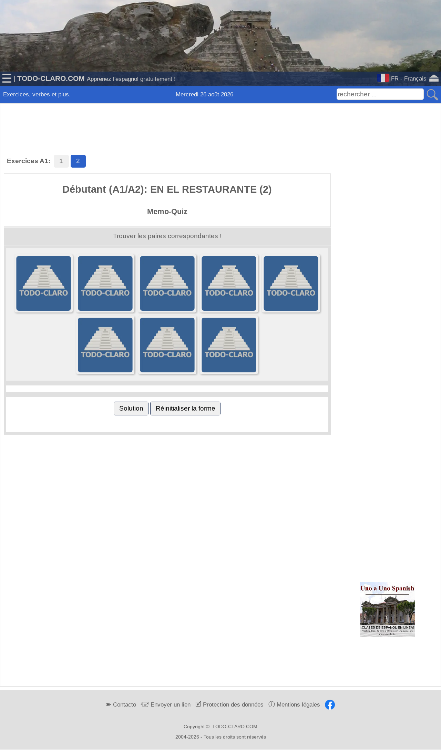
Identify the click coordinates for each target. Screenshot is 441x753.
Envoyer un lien (171, 704)
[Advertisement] (220, 120)
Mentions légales (298, 704)
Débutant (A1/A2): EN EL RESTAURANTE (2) (167, 189)
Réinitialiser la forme (185, 408)
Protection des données (233, 704)
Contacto (124, 704)
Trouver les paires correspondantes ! (167, 236)
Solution (131, 408)
